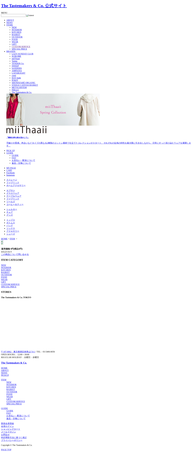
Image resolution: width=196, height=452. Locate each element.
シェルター (11, 209)
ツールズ (10, 201)
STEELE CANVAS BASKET (25, 85)
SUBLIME (16, 56)
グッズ (9, 215)
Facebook (10, 173)
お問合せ (5, 435)
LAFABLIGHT (18, 73)
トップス (10, 220)
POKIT (15, 80)
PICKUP (5, 375)
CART (9, 170)
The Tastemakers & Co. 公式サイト (34, 5)
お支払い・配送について (23, 160)
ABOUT (10, 20)
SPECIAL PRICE (19, 49)
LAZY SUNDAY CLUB (22, 54)
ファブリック (12, 182)
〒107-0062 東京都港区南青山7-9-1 (18, 352)
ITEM (12, 239)
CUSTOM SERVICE (21, 46)
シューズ (10, 234)
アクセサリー (12, 231)
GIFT (14, 44)
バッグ (9, 225)
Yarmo (14, 61)
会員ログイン (7, 426)
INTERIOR (17, 30)
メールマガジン (8, 432)
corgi (14, 75)
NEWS (9, 22)
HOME (4, 239)
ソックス (10, 228)
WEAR (15, 42)
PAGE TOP (6, 450)
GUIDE (9, 153)
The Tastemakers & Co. (22, 92)
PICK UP (10, 150)
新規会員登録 (7, 423)
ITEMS (9, 25)
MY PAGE (11, 168)
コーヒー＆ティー (14, 204)
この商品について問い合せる (15, 254)
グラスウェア (12, 193)
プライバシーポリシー (11, 440)
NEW (14, 27)
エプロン (10, 190)
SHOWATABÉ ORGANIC (23, 83)
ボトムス (10, 223)
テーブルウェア (13, 196)
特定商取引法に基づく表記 (14, 437)
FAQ (14, 158)
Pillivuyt (15, 90)
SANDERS (17, 68)
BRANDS (10, 51)
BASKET (16, 34)
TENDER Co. (18, 63)
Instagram (10, 175)
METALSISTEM (19, 87)
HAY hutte (16, 78)
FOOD (15, 39)
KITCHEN (16, 32)
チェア (9, 212)
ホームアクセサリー (16, 185)
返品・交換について (21, 163)
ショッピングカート (10, 429)
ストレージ (11, 180)
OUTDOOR (17, 37)
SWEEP (15, 66)
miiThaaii (16, 58)
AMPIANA (17, 70)
